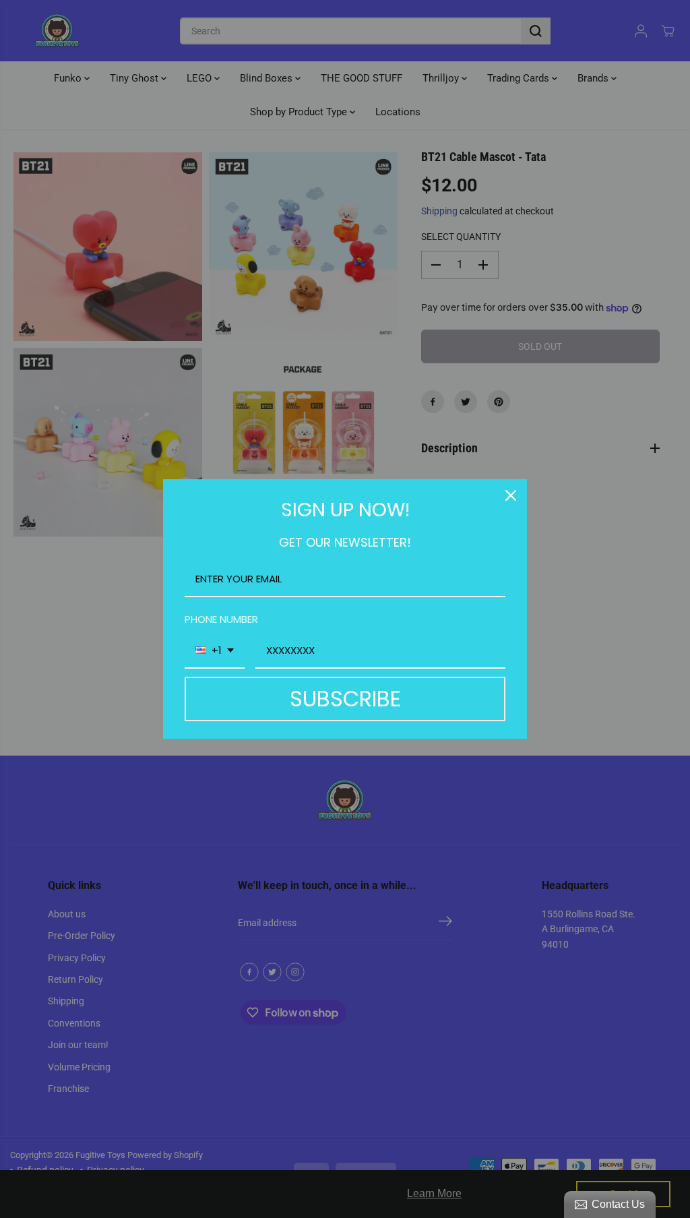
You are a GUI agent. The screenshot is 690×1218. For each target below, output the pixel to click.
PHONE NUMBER (221, 619)
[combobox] (215, 651)
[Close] (511, 495)
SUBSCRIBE (345, 698)
